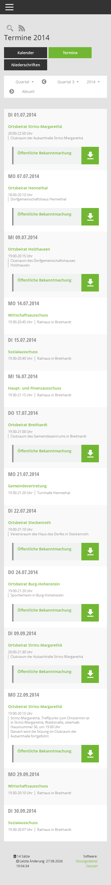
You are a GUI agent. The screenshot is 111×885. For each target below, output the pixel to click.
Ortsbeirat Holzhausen (29, 249)
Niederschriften (25, 64)
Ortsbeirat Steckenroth (29, 522)
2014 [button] (91, 81)
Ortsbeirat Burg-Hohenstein (34, 583)
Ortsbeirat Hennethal (28, 187)
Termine (70, 52)
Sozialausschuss (23, 351)
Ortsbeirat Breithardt (27, 424)
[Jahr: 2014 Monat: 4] (44, 82)
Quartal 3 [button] (66, 81)
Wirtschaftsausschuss (28, 315)
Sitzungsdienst (87, 863)
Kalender (26, 52)
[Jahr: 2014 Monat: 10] (11, 91)
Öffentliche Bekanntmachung (44, 153)
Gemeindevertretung (27, 485)
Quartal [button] (23, 81)
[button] (90, 155)
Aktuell (28, 91)
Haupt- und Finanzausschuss (34, 388)
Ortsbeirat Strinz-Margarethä (35, 126)
